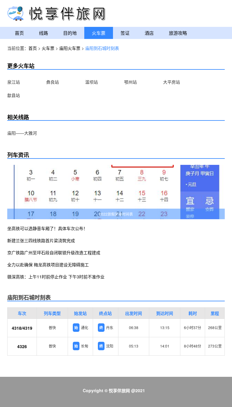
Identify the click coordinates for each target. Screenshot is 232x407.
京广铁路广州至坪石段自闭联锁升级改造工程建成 (53, 252)
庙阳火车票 (69, 48)
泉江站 (13, 82)
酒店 (149, 33)
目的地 (70, 33)
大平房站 (171, 82)
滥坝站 (91, 82)
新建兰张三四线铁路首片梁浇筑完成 (41, 240)
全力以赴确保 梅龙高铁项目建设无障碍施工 (48, 264)
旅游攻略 (178, 33)
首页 (19, 33)
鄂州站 (130, 82)
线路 (43, 33)
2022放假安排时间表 (116, 213)
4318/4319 (22, 328)
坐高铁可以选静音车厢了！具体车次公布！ (47, 228)
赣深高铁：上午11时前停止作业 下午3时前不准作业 (56, 277)
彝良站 (52, 82)
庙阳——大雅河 (22, 133)
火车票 (98, 33)
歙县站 (13, 95)
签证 (125, 33)
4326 (22, 346)
